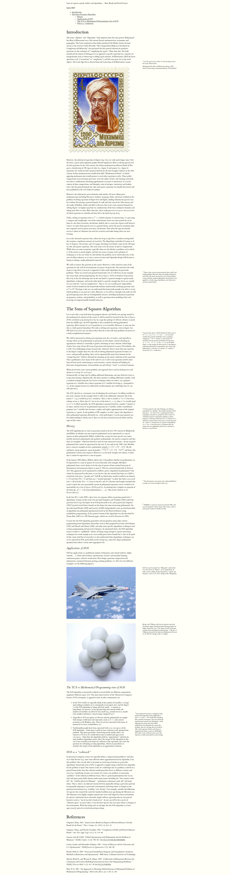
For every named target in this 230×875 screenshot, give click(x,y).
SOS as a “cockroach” (85, 23)
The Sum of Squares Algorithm (84, 14)
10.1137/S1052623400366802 (114, 840)
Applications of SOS (85, 19)
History (80, 17)
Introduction (77, 12)
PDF (73, 8)
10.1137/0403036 (104, 864)
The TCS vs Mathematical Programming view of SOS (97, 21)
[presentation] (107, 168)
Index (68, 8)
